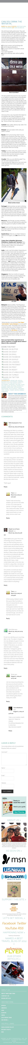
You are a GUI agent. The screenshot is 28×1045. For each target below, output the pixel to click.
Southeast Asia (6, 1017)
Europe (3, 1012)
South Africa (13, 388)
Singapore (4, 388)
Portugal (10, 387)
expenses (12, 384)
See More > (4, 1020)
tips (2, 390)
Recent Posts (6, 1029)
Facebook (9, 923)
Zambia (21, 390)
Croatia (3, 383)
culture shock (12, 383)
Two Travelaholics (14, 9)
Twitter (21, 923)
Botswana (13, 382)
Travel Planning (6, 27)
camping (20, 382)
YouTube (11, 928)
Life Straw (14, 330)
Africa (3, 1005)
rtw (15, 387)
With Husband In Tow (15, 423)
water (17, 390)
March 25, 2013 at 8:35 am (16, 427)
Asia (2, 1010)
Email (3, 775)
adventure (13, 380)
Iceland (3, 386)
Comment (4, 752)
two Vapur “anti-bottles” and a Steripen (12, 323)
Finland (17, 384)
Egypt (19, 383)
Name (3, 768)
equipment (4, 384)
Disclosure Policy (7, 1027)
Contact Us (5, 996)
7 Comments (5, 379)
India (8, 386)
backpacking (5, 382)
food (22, 384)
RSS (20, 928)
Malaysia (14, 386)
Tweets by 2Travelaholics (14, 935)
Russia (19, 387)
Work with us (6, 998)
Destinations (21, 26)
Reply (5, 487)
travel (7, 390)
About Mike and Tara (8, 993)
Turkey (12, 390)
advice (20, 380)
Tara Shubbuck (18, 707)
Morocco (20, 386)
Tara (12, 493)
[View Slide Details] (12, 983)
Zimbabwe (4, 391)
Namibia (3, 387)
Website (3, 783)
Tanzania (21, 388)
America (4, 1008)
